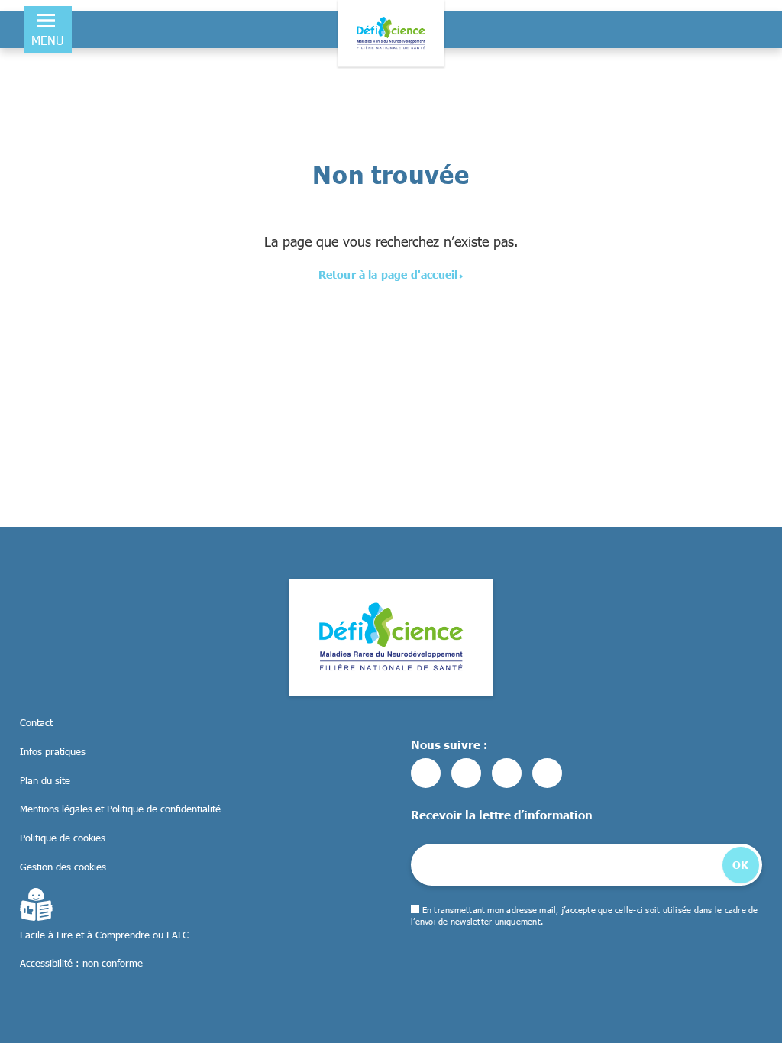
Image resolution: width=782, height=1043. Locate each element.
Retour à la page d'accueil (388, 274)
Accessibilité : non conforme (81, 963)
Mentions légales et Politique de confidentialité (120, 808)
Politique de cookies (62, 837)
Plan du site (45, 780)
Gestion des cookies (63, 867)
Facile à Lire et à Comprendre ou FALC (104, 934)
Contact (36, 722)
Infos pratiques (53, 751)
